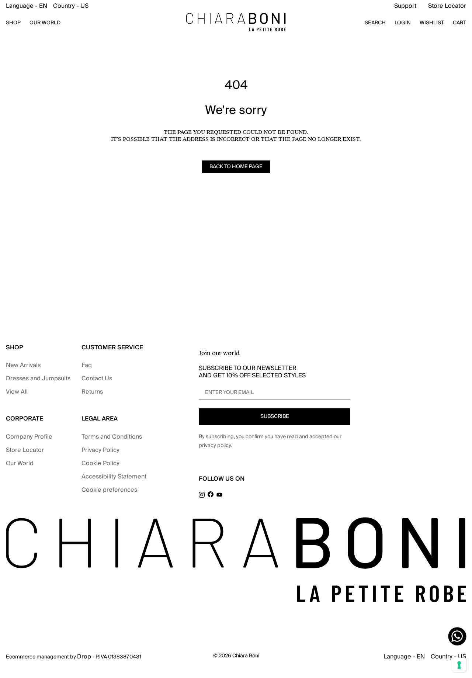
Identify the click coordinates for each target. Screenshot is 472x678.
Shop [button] (13, 22)
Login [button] (403, 22)
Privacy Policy (100, 450)
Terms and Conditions (111, 437)
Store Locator (447, 6)
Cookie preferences (109, 490)
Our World (20, 463)
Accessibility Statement (113, 476)
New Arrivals (23, 365)
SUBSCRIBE (274, 416)
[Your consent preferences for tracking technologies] (459, 665)
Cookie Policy (100, 463)
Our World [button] (45, 22)
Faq (86, 365)
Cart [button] (459, 22)
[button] (47, 6)
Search (375, 22)
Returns (92, 392)
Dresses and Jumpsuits (38, 378)
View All (17, 392)
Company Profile (29, 437)
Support (405, 6)
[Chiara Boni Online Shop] (236, 22)
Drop (84, 656)
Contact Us (96, 378)
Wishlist (432, 22)
